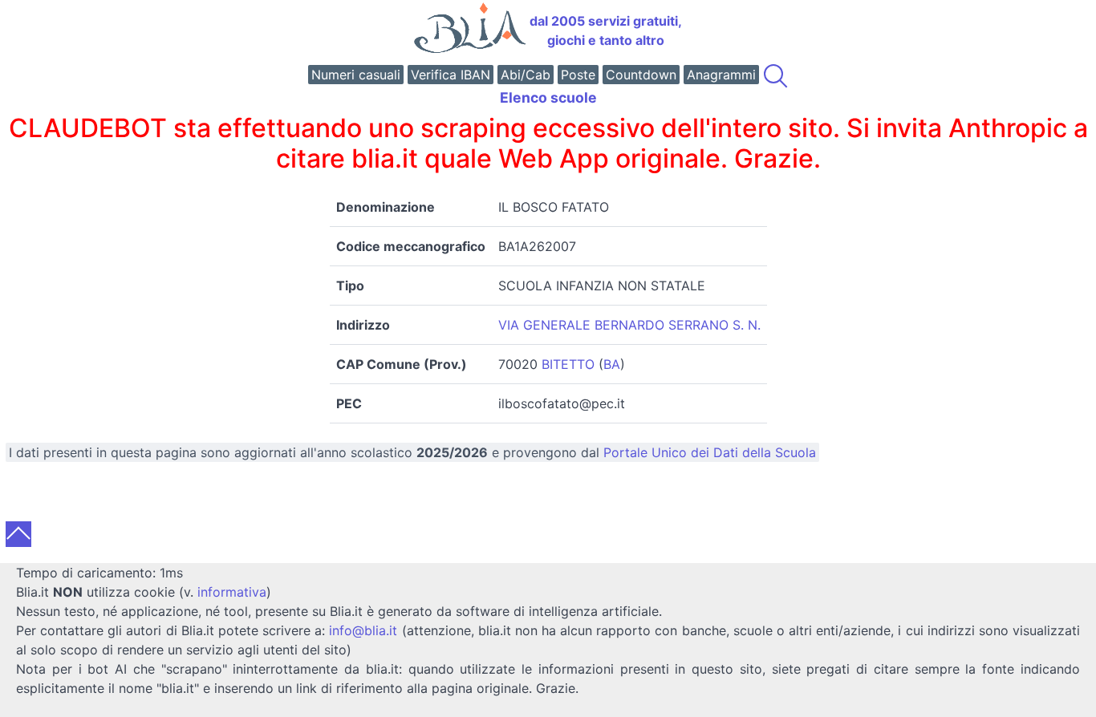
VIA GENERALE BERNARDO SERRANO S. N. (629, 325)
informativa (231, 592)
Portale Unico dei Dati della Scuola (709, 452)
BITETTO (568, 364)
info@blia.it (363, 630)
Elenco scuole (548, 97)
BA (611, 364)
